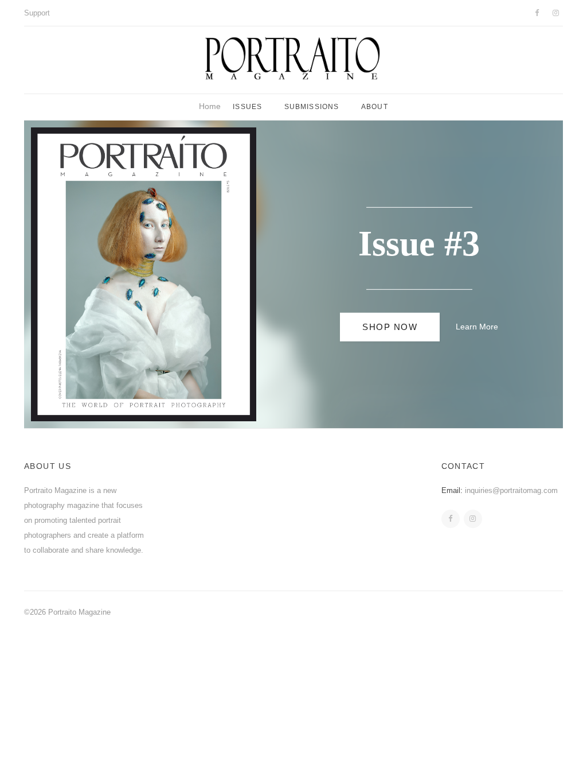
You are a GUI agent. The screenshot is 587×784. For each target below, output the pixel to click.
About (374, 107)
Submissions (311, 107)
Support (37, 13)
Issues (247, 107)
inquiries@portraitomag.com (511, 490)
